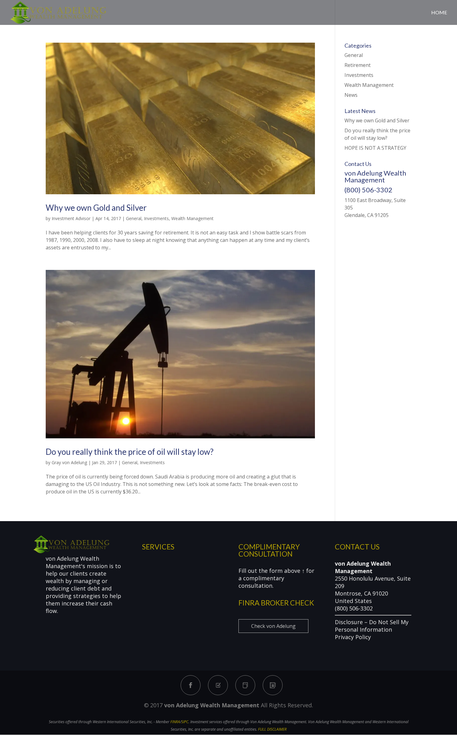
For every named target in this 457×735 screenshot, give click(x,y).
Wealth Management (192, 218)
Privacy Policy (353, 637)
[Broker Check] (273, 685)
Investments (156, 218)
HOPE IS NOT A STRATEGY (375, 147)
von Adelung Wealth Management (211, 705)
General (133, 218)
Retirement (357, 65)
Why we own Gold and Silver (96, 208)
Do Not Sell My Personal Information (372, 625)
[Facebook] (191, 685)
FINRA (175, 721)
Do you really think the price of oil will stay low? (130, 452)
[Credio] (218, 685)
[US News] (245, 685)
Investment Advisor (71, 218)
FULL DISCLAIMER (272, 729)
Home (439, 12)
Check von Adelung (273, 626)
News (351, 95)
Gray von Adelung (69, 462)
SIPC (184, 721)
